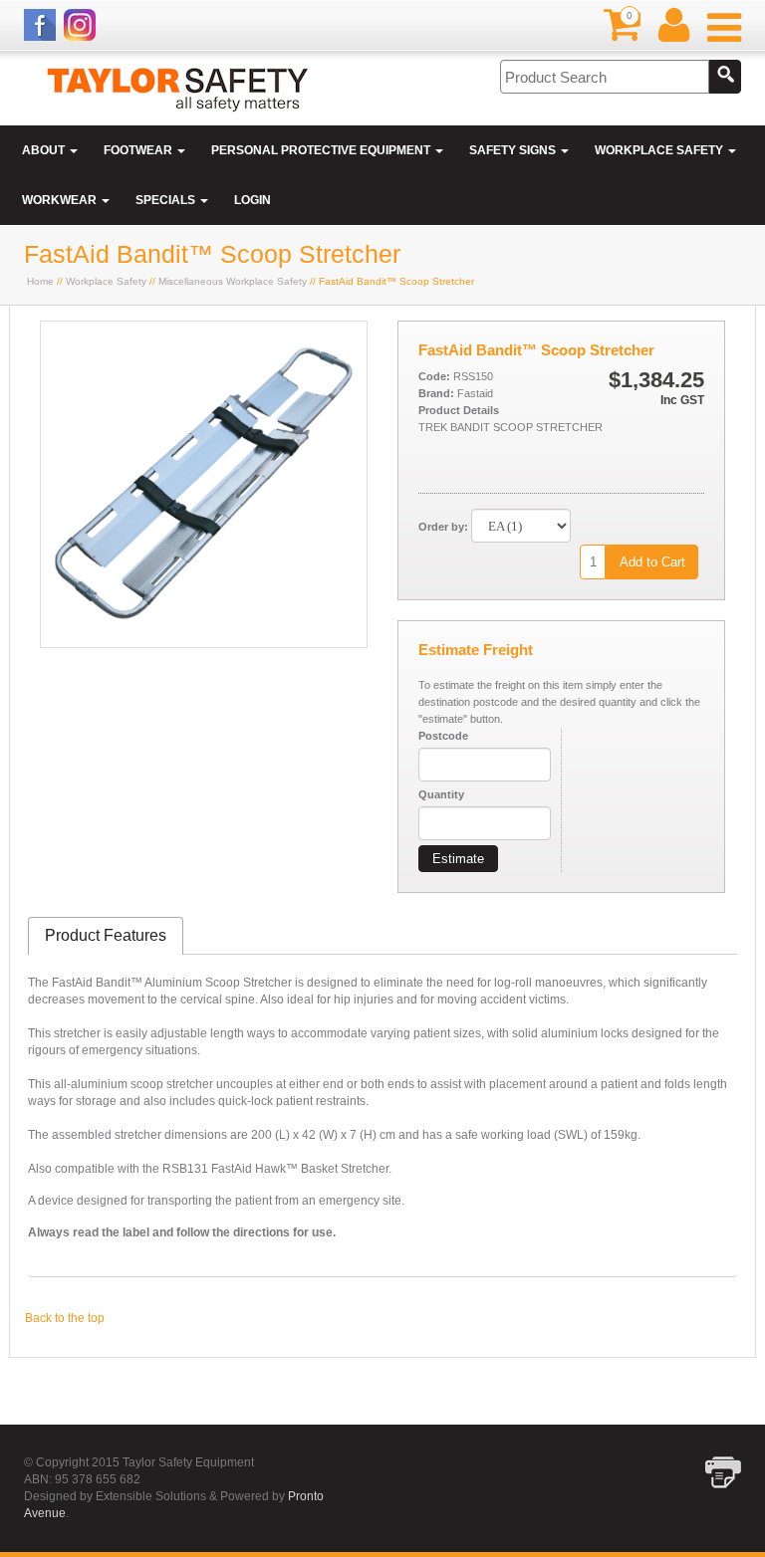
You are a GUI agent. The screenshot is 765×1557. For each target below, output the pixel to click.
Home (40, 281)
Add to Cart (652, 562)
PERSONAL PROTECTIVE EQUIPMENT (322, 150)
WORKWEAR (61, 200)
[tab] (105, 936)
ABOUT (45, 150)
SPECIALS (166, 200)
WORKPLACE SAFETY (660, 150)
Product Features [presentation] (105, 935)
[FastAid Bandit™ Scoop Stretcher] (204, 643)
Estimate (458, 858)
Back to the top (65, 1318)
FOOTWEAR (139, 150)
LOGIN (252, 200)
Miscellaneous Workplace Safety (232, 281)
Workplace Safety (106, 281)
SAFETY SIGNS (514, 150)
